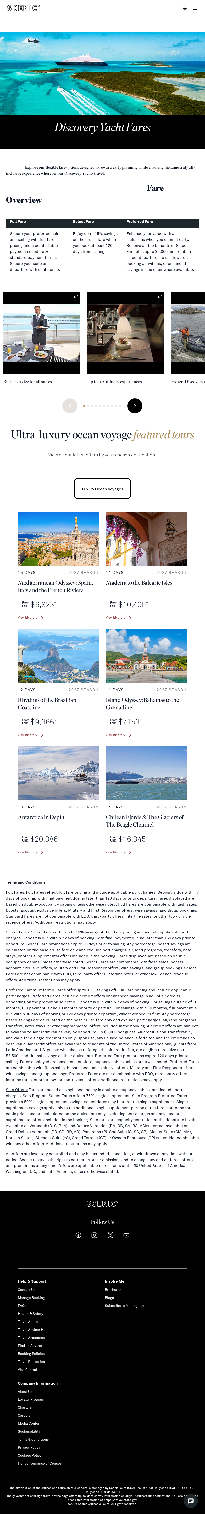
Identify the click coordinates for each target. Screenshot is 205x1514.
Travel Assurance (31, 1338)
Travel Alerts (28, 1322)
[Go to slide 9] (117, 406)
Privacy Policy (29, 1447)
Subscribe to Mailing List (124, 1306)
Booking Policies (31, 1354)
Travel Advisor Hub (33, 1330)
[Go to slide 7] (109, 406)
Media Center (29, 1423)
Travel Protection (31, 1362)
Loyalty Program (31, 1400)
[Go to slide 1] (85, 406)
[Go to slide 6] (105, 406)
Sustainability (29, 1431)
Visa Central (27, 1370)
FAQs (22, 1306)
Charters (25, 1407)
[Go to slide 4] (97, 406)
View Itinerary (27, 618)
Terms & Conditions (33, 1439)
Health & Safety (30, 1314)
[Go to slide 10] (121, 406)
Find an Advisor (30, 1346)
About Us (25, 1392)
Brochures (113, 1290)
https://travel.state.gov (120, 1500)
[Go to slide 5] (101, 406)
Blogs (109, 1298)
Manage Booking (31, 1298)
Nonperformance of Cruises (40, 1463)
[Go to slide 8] (113, 406)
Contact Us (26, 1290)
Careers (24, 1415)
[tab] (102, 488)
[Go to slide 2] (89, 406)
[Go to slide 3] (93, 406)
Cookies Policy (30, 1455)
